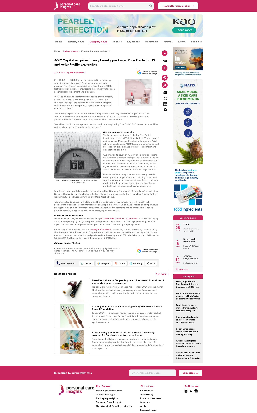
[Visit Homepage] (67, 10)
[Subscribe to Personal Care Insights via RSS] (165, 110)
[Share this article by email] (165, 93)
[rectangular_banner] (188, 211)
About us (147, 386)
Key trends (133, 41)
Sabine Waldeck (78, 72)
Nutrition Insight (105, 394)
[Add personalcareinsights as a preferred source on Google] (147, 72)
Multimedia (151, 41)
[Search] (151, 6)
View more (160, 274)
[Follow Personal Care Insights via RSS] (191, 392)
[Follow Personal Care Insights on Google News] (196, 392)
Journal (167, 41)
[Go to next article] (165, 85)
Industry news (76, 41)
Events (181, 41)
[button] (87, 263)
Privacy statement (151, 398)
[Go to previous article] (165, 78)
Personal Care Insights (109, 402)
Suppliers (196, 41)
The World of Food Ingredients (114, 406)
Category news (98, 41)
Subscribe (189, 372)
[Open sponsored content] (128, 36)
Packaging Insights (107, 398)
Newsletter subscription (177, 5)
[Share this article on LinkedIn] (165, 104)
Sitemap (145, 402)
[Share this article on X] (165, 99)
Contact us (146, 390)
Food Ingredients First (109, 390)
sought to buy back (102, 229)
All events (180, 269)
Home (58, 41)
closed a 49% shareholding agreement (120, 218)
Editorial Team (148, 410)
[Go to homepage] (76, 394)
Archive (144, 406)
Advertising (146, 394)
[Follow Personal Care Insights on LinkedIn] (186, 392)
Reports (117, 41)
